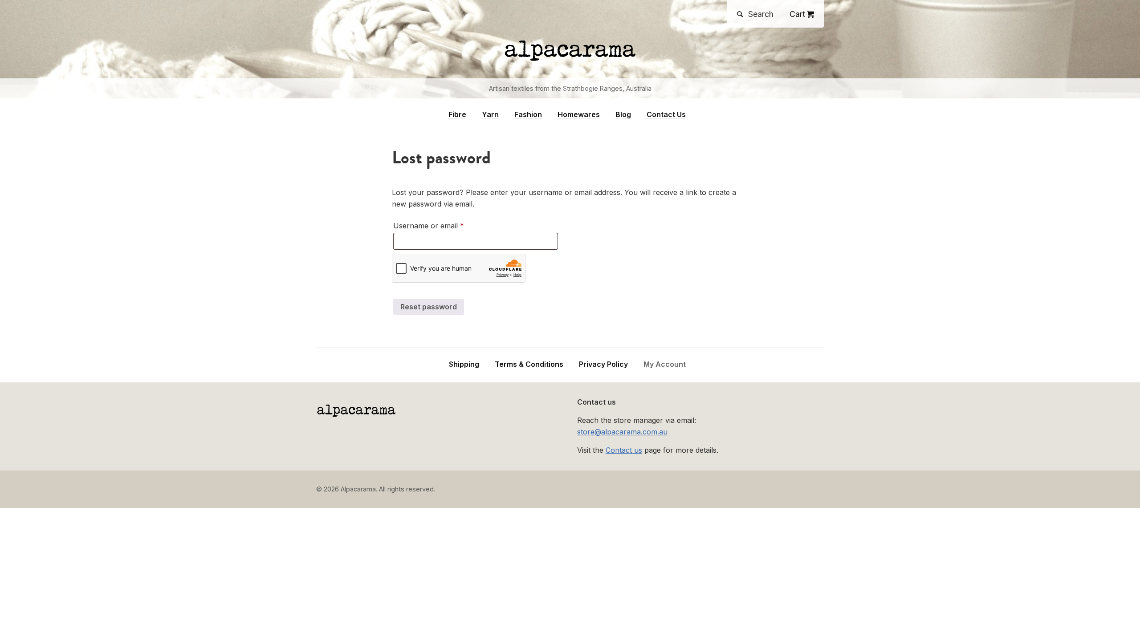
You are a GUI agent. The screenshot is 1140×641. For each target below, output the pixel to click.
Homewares (579, 114)
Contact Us (666, 114)
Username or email (443, 225)
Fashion (528, 114)
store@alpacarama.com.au (622, 431)
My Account (664, 364)
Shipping (464, 364)
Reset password (428, 306)
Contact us (624, 450)
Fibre (457, 114)
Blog (623, 114)
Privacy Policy (603, 364)
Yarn (490, 114)
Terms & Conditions (529, 364)
